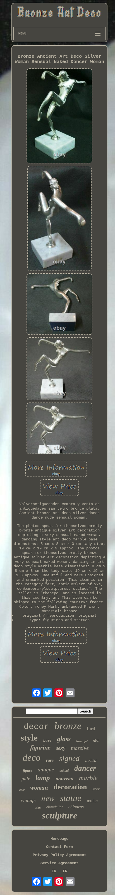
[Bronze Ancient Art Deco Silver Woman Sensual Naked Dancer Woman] (59, 116)
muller (92, 800)
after (22, 789)
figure (27, 770)
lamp (42, 777)
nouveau (64, 778)
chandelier (54, 807)
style (29, 738)
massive (80, 748)
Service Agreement (59, 863)
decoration (70, 787)
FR (65, 871)
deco (31, 757)
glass (64, 739)
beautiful (82, 741)
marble (88, 777)
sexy (60, 748)
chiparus (76, 806)
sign (38, 807)
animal (64, 771)
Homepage (59, 838)
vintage (28, 800)
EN (54, 871)
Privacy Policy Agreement (59, 855)
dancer (85, 768)
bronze (68, 725)
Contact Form (59, 847)
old (96, 740)
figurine (40, 747)
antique (46, 770)
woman (39, 787)
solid (90, 760)
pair (25, 778)
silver (96, 789)
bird (91, 728)
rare (50, 760)
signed (69, 758)
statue (70, 798)
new (47, 797)
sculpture (59, 815)
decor (36, 727)
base (47, 740)
